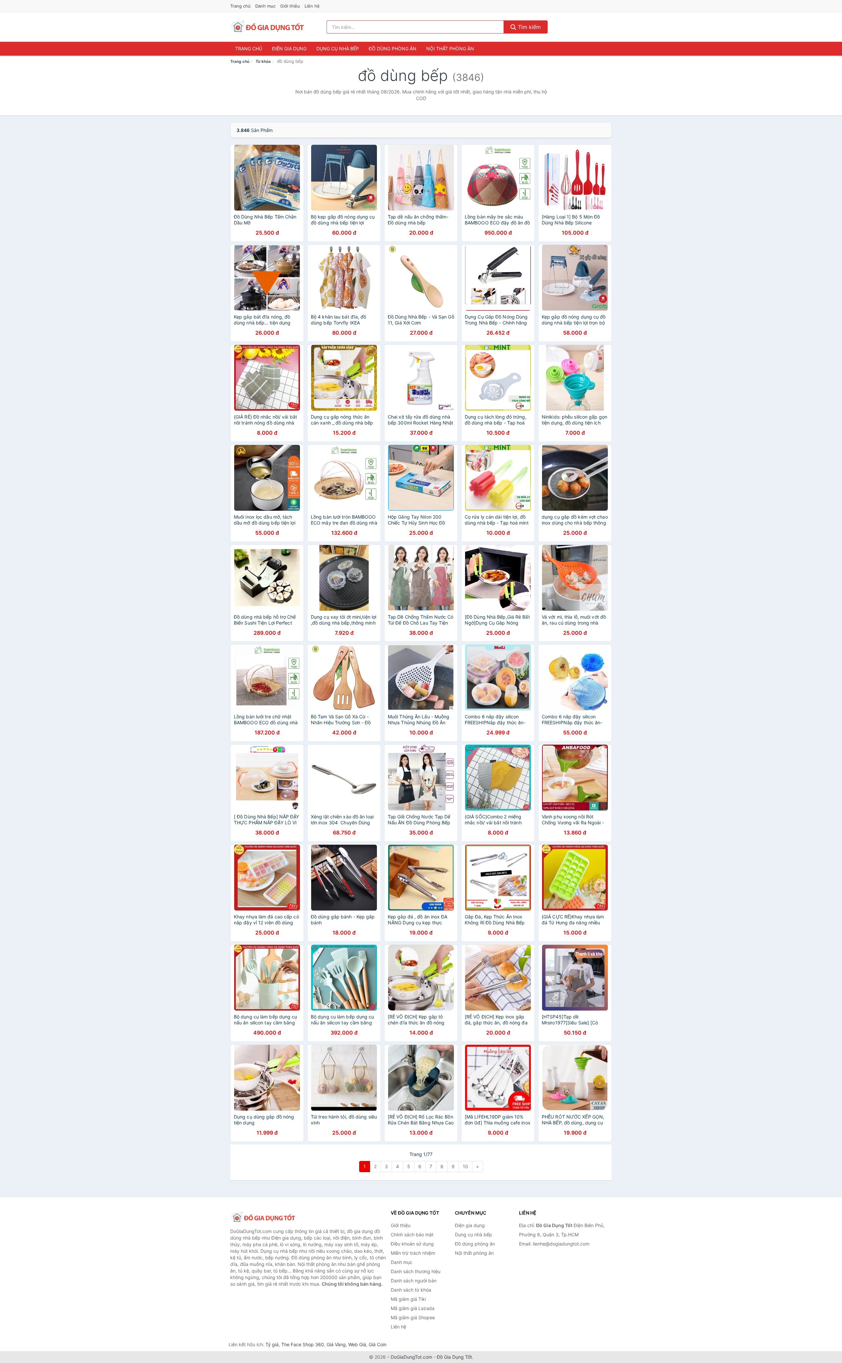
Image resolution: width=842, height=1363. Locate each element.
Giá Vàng (336, 1344)
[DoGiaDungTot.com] (267, 27)
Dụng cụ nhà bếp (337, 48)
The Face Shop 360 (302, 1344)
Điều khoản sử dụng (412, 1244)
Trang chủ (240, 6)
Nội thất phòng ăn (450, 48)
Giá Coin (377, 1344)
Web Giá (357, 1344)
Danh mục (265, 6)
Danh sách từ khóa (411, 1290)
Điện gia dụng (289, 48)
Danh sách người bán (413, 1280)
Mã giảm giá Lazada (412, 1308)
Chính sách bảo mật (412, 1234)
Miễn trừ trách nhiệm (413, 1253)
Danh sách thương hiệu (415, 1271)
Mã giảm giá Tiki (408, 1299)
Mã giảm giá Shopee (413, 1317)
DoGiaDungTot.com (411, 1357)
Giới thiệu (290, 6)
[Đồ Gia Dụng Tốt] (263, 1217)
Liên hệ (312, 6)
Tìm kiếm (528, 27)
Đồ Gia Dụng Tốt (454, 1357)
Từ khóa (263, 61)
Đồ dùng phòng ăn (392, 48)
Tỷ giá (272, 1344)
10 (465, 1166)
